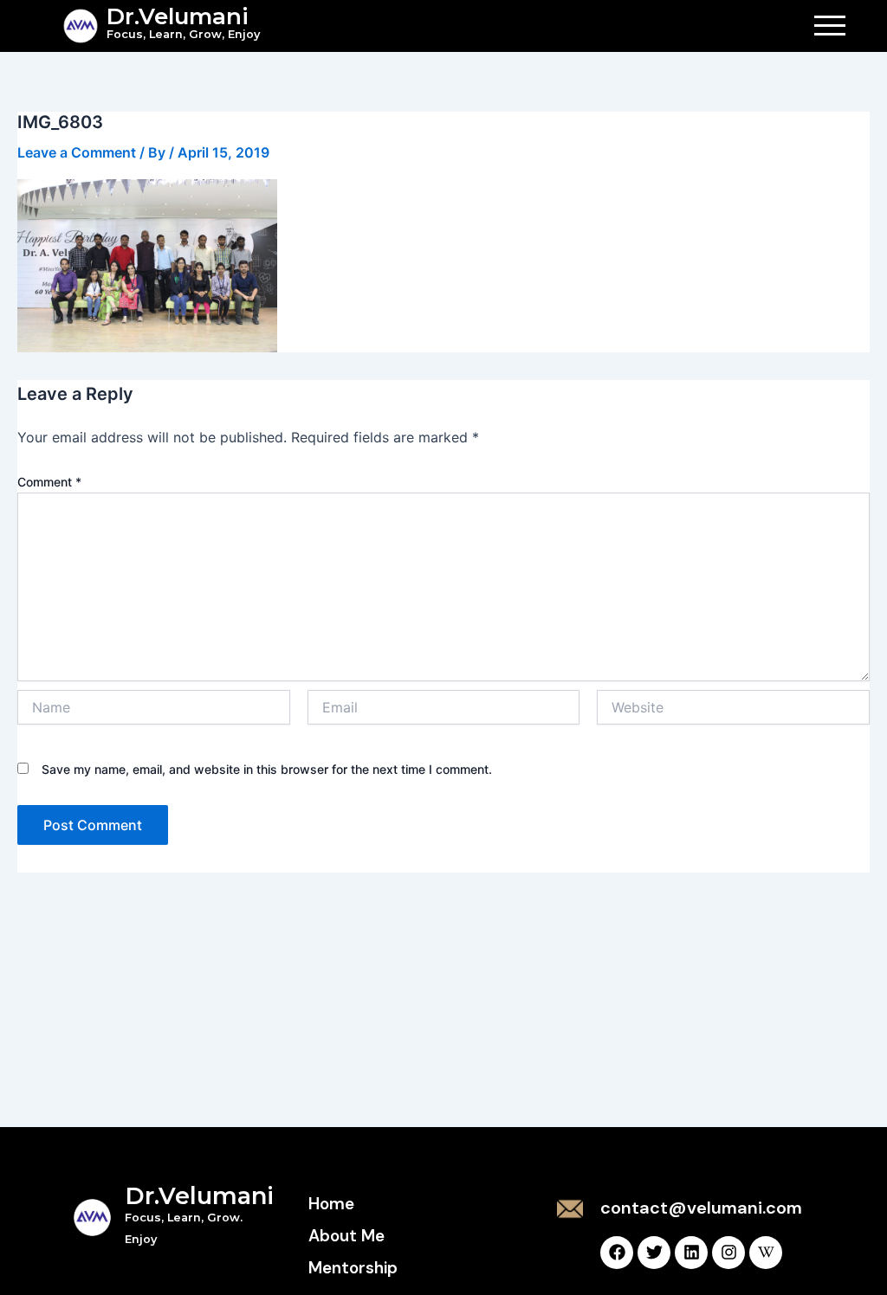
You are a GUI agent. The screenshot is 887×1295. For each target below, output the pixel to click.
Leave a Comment (76, 152)
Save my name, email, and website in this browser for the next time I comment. (267, 769)
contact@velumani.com (701, 1207)
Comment (49, 481)
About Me (346, 1236)
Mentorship (353, 1268)
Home (331, 1203)
